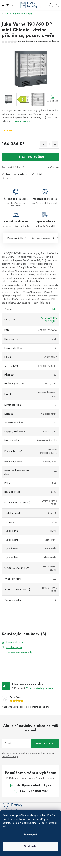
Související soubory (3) (44, 238)
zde (5, 826)
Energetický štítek (15, 642)
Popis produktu (15, 238)
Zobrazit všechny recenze (40, 688)
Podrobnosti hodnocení (47, 41)
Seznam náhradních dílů (19, 652)
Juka (57, 167)
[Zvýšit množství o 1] (55, 144)
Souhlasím (30, 846)
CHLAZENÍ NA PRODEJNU (49, 319)
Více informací (22, 121)
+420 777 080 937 (33, 791)
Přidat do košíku (30, 157)
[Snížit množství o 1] (43, 144)
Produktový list (14, 647)
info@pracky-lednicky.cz (34, 785)
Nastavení (30, 834)
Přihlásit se (45, 743)
